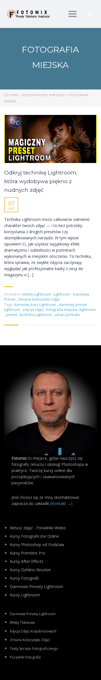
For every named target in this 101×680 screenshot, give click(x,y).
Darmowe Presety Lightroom (33, 613)
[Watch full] (50, 139)
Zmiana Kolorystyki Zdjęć (30, 640)
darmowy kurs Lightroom (35, 304)
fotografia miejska (62, 309)
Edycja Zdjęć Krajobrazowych (33, 631)
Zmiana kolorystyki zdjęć (39, 299)
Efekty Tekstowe (22, 622)
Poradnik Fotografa (25, 657)
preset (12, 314)
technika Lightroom (36, 314)
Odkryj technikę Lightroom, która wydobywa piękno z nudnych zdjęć (40, 181)
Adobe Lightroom (36, 294)
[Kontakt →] (61, 503)
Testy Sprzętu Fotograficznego (34, 648)
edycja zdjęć (33, 309)
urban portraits (67, 314)
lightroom (88, 309)
